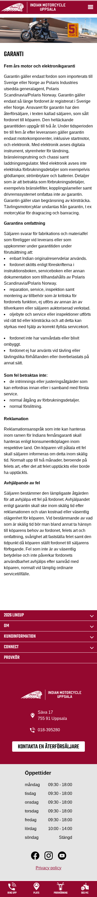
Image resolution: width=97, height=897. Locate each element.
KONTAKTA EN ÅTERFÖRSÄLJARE (48, 746)
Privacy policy (48, 868)
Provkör (12, 657)
